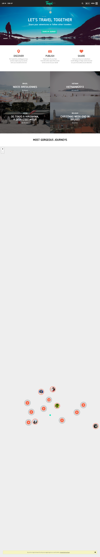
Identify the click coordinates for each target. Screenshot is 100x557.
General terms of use (65, 552)
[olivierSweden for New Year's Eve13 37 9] (52, 389)
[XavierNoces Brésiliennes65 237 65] (35, 421)
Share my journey (49, 32)
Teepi (50, 3)
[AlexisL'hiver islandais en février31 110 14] (41, 391)
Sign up (10, 3)
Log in (4, 3)
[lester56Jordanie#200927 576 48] (57, 405)
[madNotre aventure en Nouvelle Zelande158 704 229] (95, 426)
